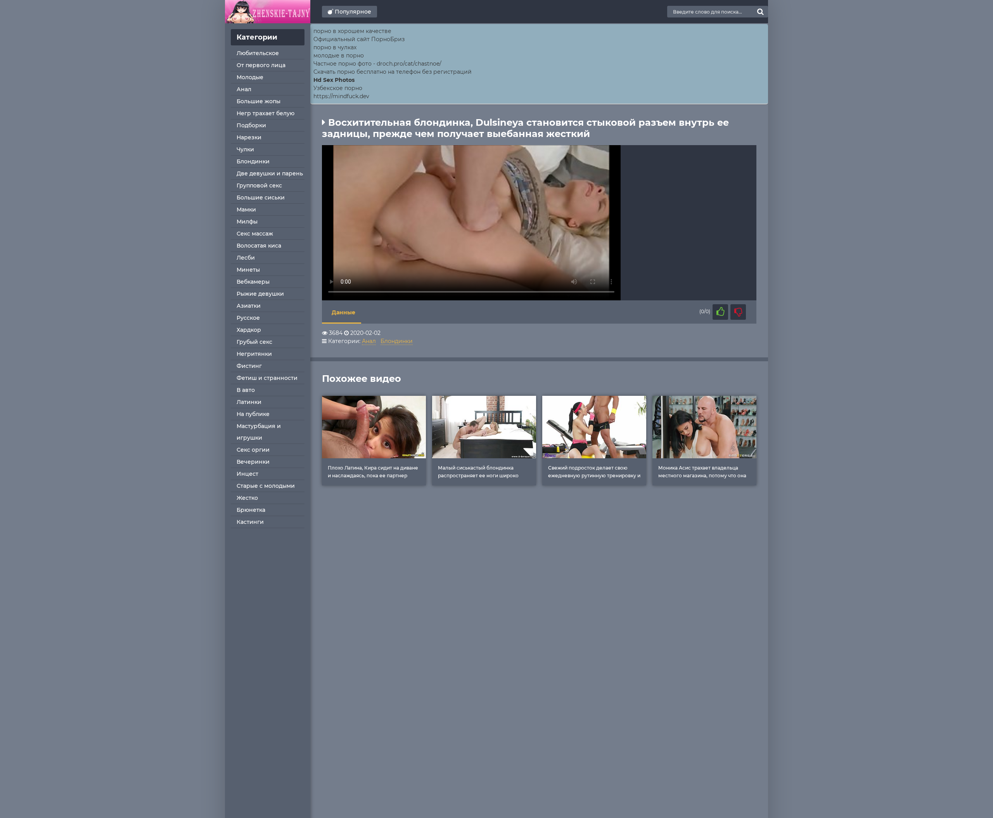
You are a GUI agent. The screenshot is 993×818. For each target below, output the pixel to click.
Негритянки (254, 353)
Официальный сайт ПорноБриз (359, 39)
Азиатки (249, 305)
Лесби (246, 257)
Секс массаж (255, 233)
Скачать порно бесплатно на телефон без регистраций (392, 71)
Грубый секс (254, 341)
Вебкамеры (253, 281)
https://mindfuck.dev (341, 96)
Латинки (249, 402)
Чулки (245, 149)
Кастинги (250, 521)
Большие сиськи (261, 197)
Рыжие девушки (260, 293)
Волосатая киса (259, 245)
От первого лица (261, 65)
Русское (248, 317)
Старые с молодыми (266, 485)
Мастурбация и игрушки (259, 432)
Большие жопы (258, 101)
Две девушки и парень (270, 173)
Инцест (247, 473)
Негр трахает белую (265, 113)
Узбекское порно (337, 88)
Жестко (247, 497)
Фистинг (249, 365)
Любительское (258, 53)
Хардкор (249, 329)
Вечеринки (253, 461)
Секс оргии (253, 449)
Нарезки (249, 137)
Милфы (247, 221)
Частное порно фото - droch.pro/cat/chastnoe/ (377, 63)
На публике (253, 414)
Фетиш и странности (267, 377)
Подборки (251, 125)
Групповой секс (259, 185)
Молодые (250, 77)
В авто (246, 389)
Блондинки (253, 161)
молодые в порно (338, 55)
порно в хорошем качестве (352, 31)
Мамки (246, 209)
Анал (244, 89)
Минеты (248, 269)
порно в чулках (334, 47)
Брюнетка (251, 509)
